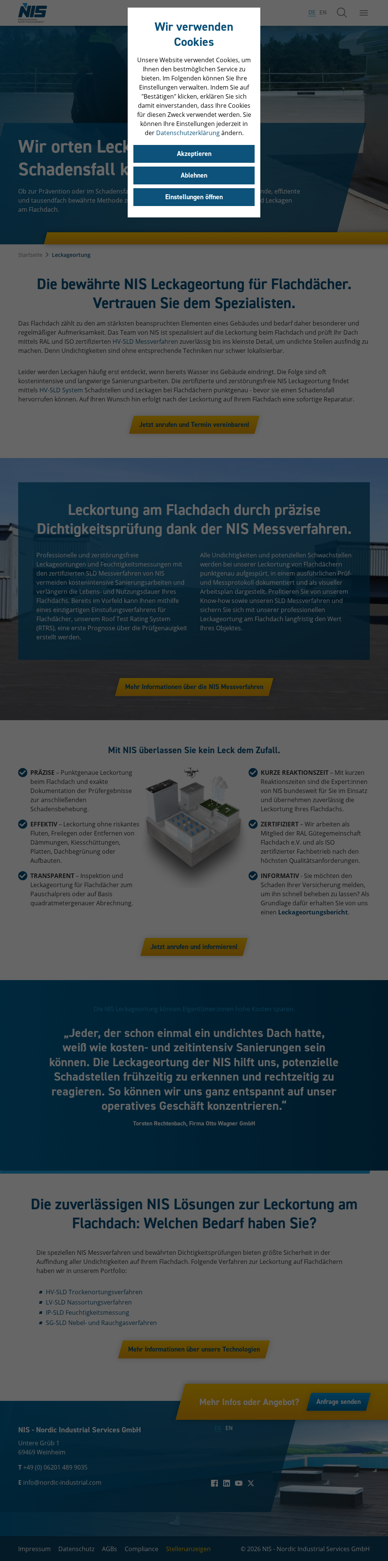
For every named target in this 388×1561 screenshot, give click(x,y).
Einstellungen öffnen (194, 196)
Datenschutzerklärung (188, 133)
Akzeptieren (194, 153)
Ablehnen (194, 175)
